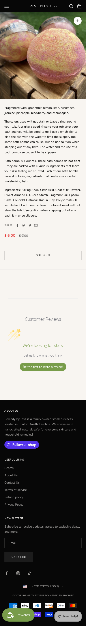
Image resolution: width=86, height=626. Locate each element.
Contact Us (12, 482)
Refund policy (13, 497)
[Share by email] (36, 225)
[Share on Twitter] (23, 225)
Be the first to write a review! (43, 367)
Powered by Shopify (59, 595)
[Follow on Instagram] (18, 573)
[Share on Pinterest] (30, 225)
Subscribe (19, 557)
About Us (11, 475)
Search (9, 468)
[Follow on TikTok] (29, 573)
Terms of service (15, 490)
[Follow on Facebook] (6, 573)
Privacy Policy (13, 505)
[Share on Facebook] (17, 225)
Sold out (43, 255)
